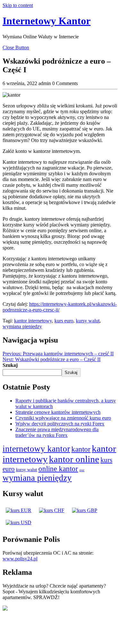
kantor (81, 449)
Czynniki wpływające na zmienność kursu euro (63, 418)
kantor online (74, 459)
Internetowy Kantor (47, 21)
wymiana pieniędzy (22, 326)
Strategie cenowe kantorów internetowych (57, 412)
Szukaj (10, 365)
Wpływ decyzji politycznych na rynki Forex (59, 423)
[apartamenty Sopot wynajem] (5, 609)
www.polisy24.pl (20, 558)
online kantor (58, 468)
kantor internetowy (33, 320)
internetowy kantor (36, 449)
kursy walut (88, 320)
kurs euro (63, 320)
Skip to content (18, 5)
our (81, 470)
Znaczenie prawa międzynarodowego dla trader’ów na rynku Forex (57, 432)
